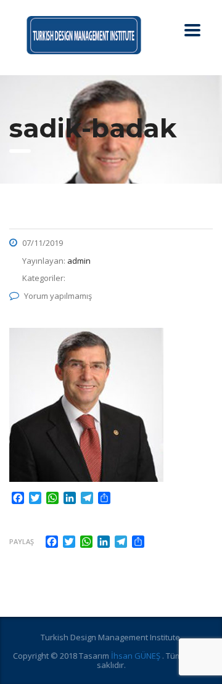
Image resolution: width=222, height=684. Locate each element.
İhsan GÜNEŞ (136, 655)
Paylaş (21, 541)
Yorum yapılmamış (58, 295)
